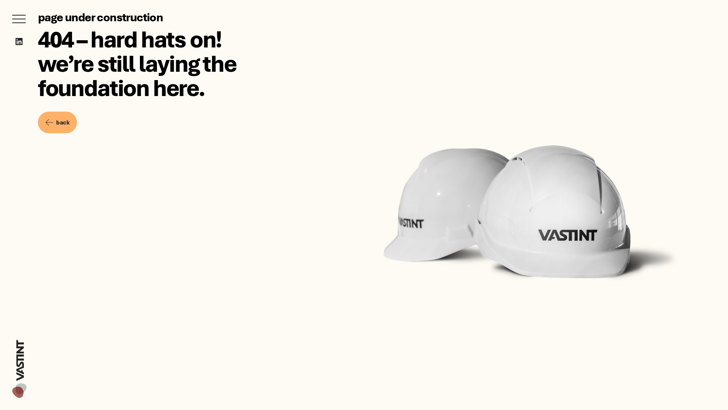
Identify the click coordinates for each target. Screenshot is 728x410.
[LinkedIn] (19, 41)
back (62, 122)
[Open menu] (19, 19)
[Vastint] (19, 341)
